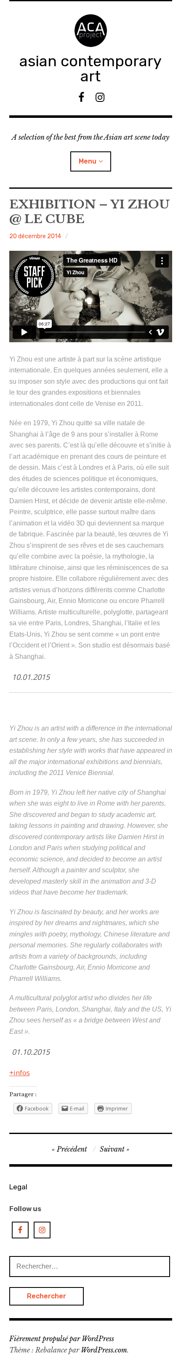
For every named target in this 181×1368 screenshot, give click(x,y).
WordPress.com (104, 1350)
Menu (87, 161)
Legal (18, 1187)
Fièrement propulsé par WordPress (61, 1338)
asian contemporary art (90, 68)
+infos (19, 1072)
